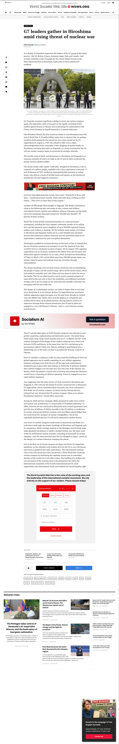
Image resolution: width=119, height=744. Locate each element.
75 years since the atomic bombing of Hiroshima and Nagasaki (54, 555)
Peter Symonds (29, 45)
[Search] (113, 13)
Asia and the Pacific (37, 583)
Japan (75, 578)
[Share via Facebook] (6, 57)
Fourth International (34, 17)
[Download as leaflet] (6, 82)
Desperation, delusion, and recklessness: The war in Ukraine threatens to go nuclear (34, 555)
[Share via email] (6, 77)
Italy (81, 578)
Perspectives (28, 578)
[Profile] (113, 3)
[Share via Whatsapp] (6, 67)
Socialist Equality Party (51, 17)
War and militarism (40, 578)
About (109, 3)
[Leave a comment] (6, 86)
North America (50, 583)
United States (52, 578)
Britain (61, 578)
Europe (27, 583)
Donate (89, 17)
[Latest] (10, 13)
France (68, 578)
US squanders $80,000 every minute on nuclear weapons (76, 554)
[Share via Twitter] (6, 62)
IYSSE (62, 17)
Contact (103, 3)
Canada (88, 578)
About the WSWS (71, 17)
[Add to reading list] (6, 91)
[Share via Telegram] (6, 72)
